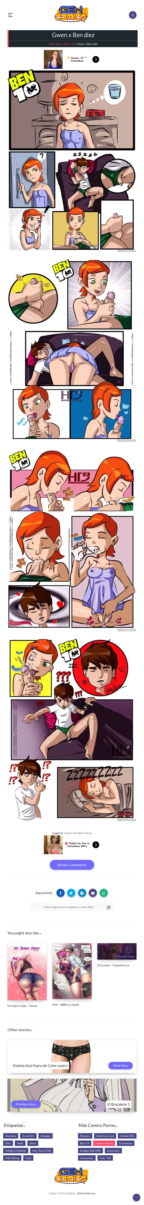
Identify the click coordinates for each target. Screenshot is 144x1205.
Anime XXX (127, 1135)
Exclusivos (86, 1158)
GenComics (56, 43)
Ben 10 (70, 43)
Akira (33, 1143)
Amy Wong (12, 1158)
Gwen (68, 833)
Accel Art (28, 1135)
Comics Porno (104, 1143)
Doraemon (125, 1143)
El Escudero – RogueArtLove (113, 965)
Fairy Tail (105, 1158)
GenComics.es (86, 1193)
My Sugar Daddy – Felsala (22, 1005)
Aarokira (10, 1135)
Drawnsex (113, 1150)
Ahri (8, 1143)
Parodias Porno (82, 833)
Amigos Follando (15, 1150)
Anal (28, 1158)
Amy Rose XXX (41, 1150)
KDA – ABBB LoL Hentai (65, 1004)
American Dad (105, 1135)
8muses (85, 1135)
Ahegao (45, 1135)
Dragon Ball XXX (90, 1150)
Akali (20, 1143)
